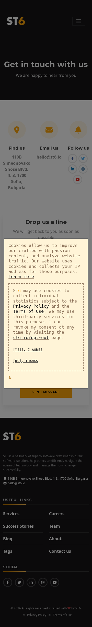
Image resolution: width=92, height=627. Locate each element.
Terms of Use (28, 311)
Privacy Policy (31, 306)
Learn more (21, 276)
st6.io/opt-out (31, 337)
